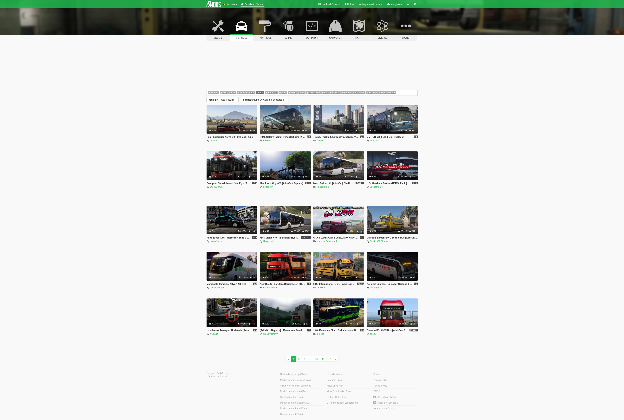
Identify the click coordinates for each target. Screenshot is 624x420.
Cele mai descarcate (264, 99)
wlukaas (214, 333)
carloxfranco (216, 241)
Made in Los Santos (217, 376)
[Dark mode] (408, 4)
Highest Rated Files (337, 397)
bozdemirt (268, 186)
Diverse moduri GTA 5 (291, 414)
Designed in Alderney (217, 373)
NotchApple (376, 287)
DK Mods (321, 287)
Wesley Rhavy (270, 333)
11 (323, 359)
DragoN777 (376, 140)
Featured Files (334, 379)
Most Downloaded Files (339, 391)
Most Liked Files (335, 385)
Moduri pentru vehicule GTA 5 (295, 379)
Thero (320, 140)
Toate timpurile (221, 99)
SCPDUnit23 (216, 186)
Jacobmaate (376, 186)
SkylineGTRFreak (379, 241)
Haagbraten (323, 186)
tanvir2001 (215, 140)
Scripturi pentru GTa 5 (291, 397)
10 (316, 359)
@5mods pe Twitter (386, 397)
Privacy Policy (380, 379)
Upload (351, 4)
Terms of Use (380, 385)
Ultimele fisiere (334, 374)
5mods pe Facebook (387, 402)
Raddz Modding (271, 287)
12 (329, 359)
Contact (377, 374)
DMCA (376, 391)
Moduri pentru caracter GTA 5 (295, 402)
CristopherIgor (217, 287)
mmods (320, 333)
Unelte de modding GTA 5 (293, 374)
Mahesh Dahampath (327, 241)
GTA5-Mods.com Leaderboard (342, 402)
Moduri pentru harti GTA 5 (293, 408)
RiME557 (268, 140)
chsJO (373, 333)
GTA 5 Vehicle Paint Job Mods (295, 385)
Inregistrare (396, 4)
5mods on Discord (385, 408)
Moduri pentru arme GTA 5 (294, 391)
